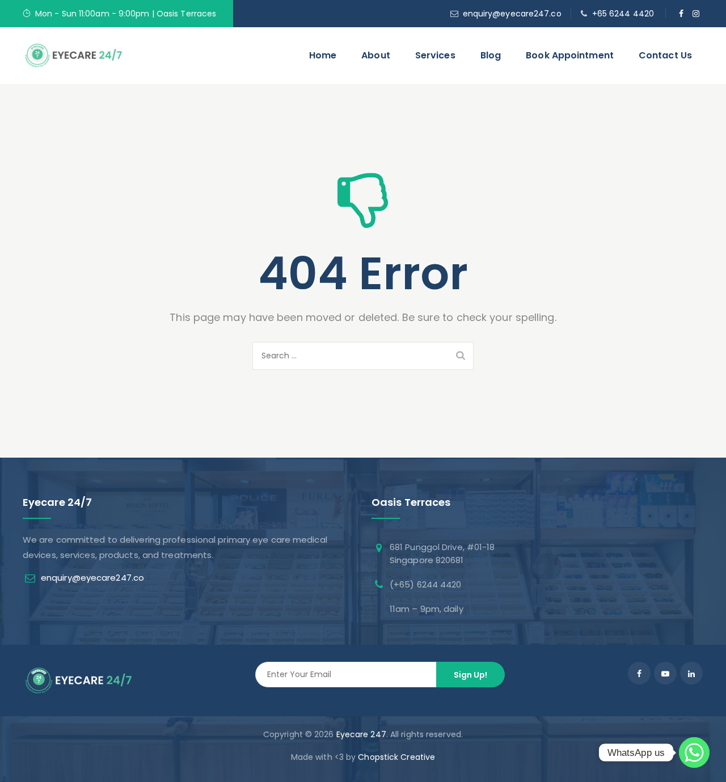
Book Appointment (570, 55)
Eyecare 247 (361, 734)
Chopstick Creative (396, 757)
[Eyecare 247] (73, 55)
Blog (490, 55)
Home (322, 55)
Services (435, 55)
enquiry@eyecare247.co (512, 13)
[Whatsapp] (694, 752)
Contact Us (665, 55)
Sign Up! (470, 674)
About (375, 55)
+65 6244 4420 (623, 13)
